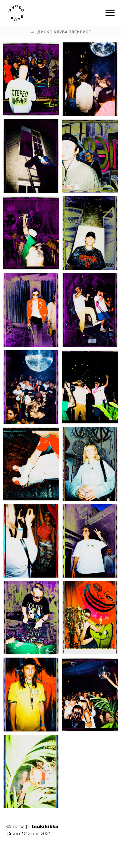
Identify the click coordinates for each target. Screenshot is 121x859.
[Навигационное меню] (110, 13)
